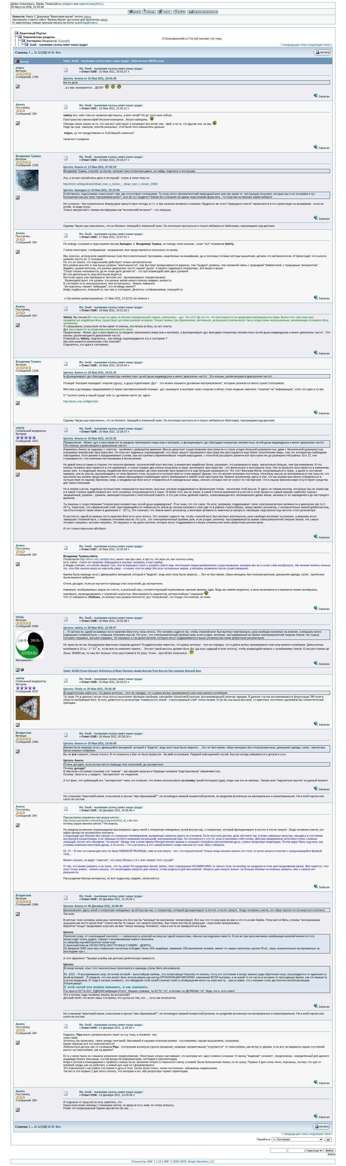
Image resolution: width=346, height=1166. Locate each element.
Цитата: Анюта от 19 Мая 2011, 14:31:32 (89, 372)
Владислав (23, 732)
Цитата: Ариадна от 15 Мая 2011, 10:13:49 (91, 190)
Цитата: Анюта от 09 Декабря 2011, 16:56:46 (93, 905)
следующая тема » (319, 44)
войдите (68, 3)
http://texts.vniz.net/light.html (80, 401)
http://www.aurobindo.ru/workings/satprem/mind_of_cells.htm (100, 820)
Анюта (20, 104)
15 (52, 52)
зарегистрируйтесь (91, 3)
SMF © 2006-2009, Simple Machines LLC (189, 1161)
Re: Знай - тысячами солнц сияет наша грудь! (111, 68)
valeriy (20, 427)
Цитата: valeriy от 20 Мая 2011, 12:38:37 (89, 627)
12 (39, 52)
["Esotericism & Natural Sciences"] (22, 670)
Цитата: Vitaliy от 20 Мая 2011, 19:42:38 (89, 688)
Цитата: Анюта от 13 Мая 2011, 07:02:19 (89, 166)
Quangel (63, 40)
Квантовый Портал (33, 33)
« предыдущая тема (294, 44)
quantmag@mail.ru (86, 22)
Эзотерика (33, 40)
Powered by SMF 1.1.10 (146, 1161)
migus (20, 67)
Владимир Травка (28, 156)
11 (35, 52)
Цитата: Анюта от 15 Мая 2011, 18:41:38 (89, 78)
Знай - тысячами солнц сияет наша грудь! (59, 44)
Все (58, 52)
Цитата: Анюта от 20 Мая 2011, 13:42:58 (89, 743)
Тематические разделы (39, 37)
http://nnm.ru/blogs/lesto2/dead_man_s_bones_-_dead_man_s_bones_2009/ (110, 183)
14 (48, 52)
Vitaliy (20, 617)
